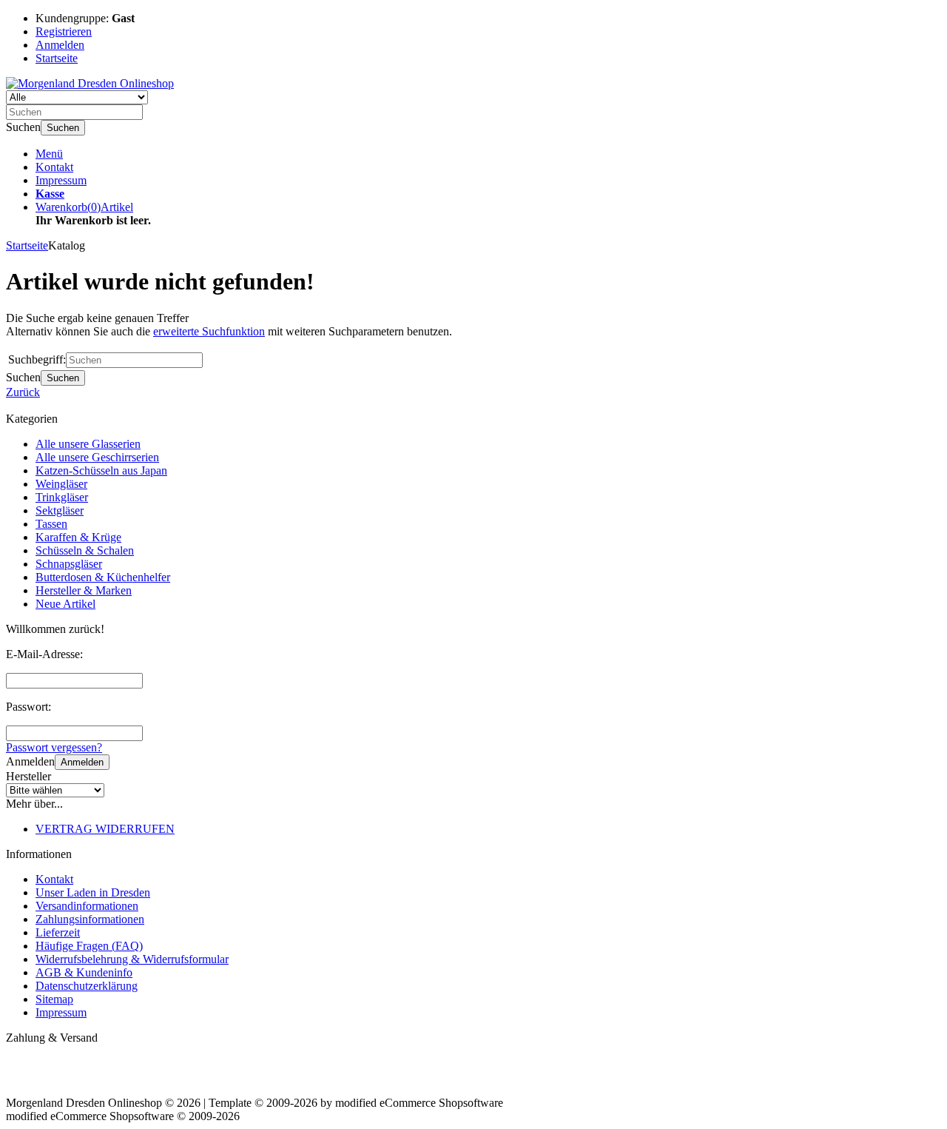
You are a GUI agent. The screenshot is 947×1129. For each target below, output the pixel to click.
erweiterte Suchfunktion (209, 331)
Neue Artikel (65, 603)
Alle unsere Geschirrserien (97, 457)
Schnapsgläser (69, 563)
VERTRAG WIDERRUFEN (105, 829)
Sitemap (54, 999)
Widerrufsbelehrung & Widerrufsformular (132, 959)
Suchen (63, 127)
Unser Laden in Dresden (93, 892)
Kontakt (54, 167)
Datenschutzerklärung (87, 985)
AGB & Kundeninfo (84, 972)
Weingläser (61, 484)
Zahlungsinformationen (90, 919)
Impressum (61, 180)
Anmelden (82, 762)
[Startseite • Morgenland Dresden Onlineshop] (90, 83)
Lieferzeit (58, 932)
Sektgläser (60, 510)
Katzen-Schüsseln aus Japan (101, 470)
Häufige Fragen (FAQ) (89, 945)
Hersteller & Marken (84, 590)
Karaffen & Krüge (78, 537)
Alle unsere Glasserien (88, 444)
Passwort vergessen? (54, 747)
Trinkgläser (62, 497)
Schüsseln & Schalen (85, 550)
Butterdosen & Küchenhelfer (103, 577)
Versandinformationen (87, 905)
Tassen (51, 523)
